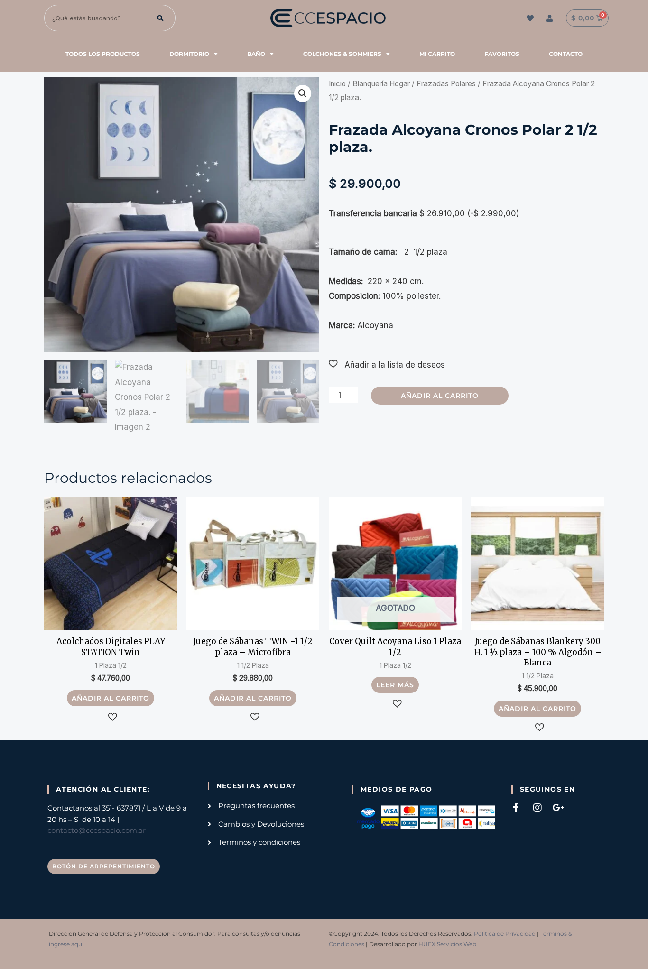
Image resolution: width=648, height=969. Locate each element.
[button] (302, 93)
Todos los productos (102, 53)
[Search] (162, 18)
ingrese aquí (66, 944)
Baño (256, 53)
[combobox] (96, 18)
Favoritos (501, 53)
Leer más (395, 685)
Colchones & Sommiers (342, 53)
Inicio (337, 83)
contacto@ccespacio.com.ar (96, 830)
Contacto (566, 53)
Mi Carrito (437, 53)
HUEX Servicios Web (447, 944)
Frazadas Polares (446, 83)
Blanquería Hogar (381, 83)
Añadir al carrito (440, 395)
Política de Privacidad (505, 933)
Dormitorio (189, 53)
